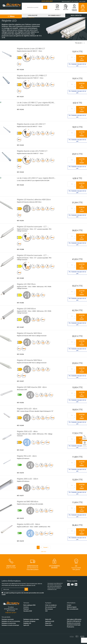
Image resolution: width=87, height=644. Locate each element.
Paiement (26, 609)
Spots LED (26, 625)
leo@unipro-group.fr (10, 612)
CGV (46, 611)
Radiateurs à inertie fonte (9, 623)
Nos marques (49, 609)
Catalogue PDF (32, 15)
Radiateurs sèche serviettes (31, 619)
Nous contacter (76, 15)
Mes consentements (72, 609)
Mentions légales (72, 607)
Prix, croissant (84, 43)
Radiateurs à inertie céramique (10, 625)
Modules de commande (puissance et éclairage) (73, 624)
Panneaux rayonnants (8, 619)
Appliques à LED (49, 621)
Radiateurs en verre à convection (11, 621)
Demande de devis (84, 445)
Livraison (26, 607)
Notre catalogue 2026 (29, 605)
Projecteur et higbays (29, 621)
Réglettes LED (27, 623)
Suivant (45, 547)
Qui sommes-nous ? (54, 15)
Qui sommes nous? (50, 607)
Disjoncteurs (48, 625)
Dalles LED (48, 619)
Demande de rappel (84, 438)
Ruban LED (48, 623)
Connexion (74, 10)
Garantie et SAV (27, 611)
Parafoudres (70, 627)
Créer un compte (82, 1)
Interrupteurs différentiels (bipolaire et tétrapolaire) (74, 620)
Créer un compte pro (51, 605)
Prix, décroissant (83, 43)
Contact (69, 605)
